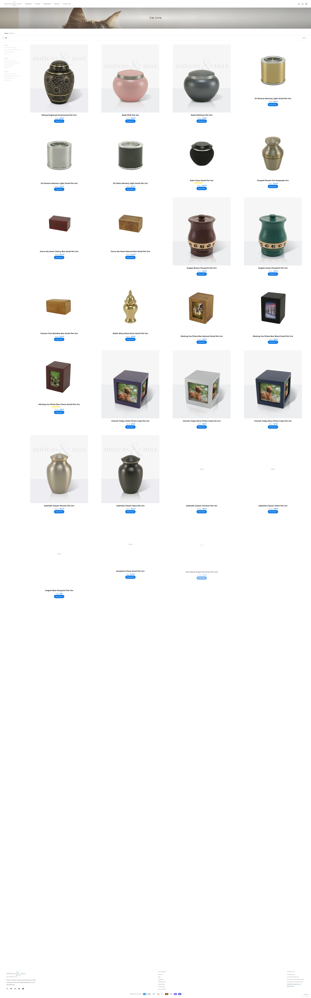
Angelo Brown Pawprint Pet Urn (202, 268)
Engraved (28, 4)
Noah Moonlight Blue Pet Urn (59, 760)
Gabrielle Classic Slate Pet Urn (130, 506)
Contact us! (67, 4)
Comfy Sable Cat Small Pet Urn (59, 962)
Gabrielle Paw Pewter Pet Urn (130, 825)
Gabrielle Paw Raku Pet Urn (273, 825)
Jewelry (56, 4)
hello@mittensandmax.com (294, 984)
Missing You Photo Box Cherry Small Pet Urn (59, 404)
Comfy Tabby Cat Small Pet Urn (201, 959)
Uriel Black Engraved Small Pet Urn (201, 571)
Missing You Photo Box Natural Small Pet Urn (202, 336)
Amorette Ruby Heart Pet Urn (273, 962)
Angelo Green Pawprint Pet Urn (273, 268)
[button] (198, 183)
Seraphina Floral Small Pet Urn (130, 571)
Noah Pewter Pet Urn (202, 675)
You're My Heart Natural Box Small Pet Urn (130, 251)
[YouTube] (23, 988)
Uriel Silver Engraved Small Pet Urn (273, 571)
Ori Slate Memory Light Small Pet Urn (130, 183)
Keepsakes (47, 4)
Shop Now (59, 121)
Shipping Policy (162, 981)
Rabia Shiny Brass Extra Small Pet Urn (130, 333)
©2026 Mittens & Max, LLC (136, 994)
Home (6, 33)
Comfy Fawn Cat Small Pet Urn (130, 962)
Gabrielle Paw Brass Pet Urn (59, 825)
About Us (160, 974)
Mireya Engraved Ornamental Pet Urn (59, 115)
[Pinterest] (19, 988)
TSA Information (291, 974)
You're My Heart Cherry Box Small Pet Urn (59, 251)
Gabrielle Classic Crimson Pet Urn (201, 506)
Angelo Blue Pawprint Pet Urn (59, 590)
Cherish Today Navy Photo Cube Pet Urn (273, 421)
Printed (37, 4)
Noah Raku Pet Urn (59, 675)
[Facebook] (7, 988)
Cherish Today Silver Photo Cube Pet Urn (202, 421)
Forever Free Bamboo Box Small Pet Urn (59, 333)
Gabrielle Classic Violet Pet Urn (272, 506)
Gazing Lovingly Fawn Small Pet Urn (130, 893)
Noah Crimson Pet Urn (273, 675)
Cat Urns (11, 33)
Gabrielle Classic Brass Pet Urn (201, 760)
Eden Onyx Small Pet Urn (201, 180)
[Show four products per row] (6, 38)
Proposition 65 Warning (292, 977)
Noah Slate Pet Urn (130, 675)
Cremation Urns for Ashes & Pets (295, 981)
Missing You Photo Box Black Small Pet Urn (273, 336)
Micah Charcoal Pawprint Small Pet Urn (273, 743)
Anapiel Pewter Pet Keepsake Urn (273, 180)
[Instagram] (15, 988)
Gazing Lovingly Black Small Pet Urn (202, 893)
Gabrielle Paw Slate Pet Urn (202, 825)
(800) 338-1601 (290, 986)
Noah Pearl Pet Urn (130, 760)
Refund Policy (161, 984)
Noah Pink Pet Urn (130, 115)
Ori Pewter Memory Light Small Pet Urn (59, 183)
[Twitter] (11, 988)
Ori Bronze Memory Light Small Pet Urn (273, 98)
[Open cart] (306, 4)
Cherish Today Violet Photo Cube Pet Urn (130, 421)
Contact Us (161, 979)
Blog (159, 977)
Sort (304, 38)
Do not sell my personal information (296, 979)
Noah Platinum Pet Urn (202, 115)
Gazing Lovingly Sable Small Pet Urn (59, 891)
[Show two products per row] (3, 38)
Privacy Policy (161, 986)
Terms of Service (162, 989)
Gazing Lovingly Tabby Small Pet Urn (273, 893)
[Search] (302, 4)
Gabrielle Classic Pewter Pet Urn (59, 506)
